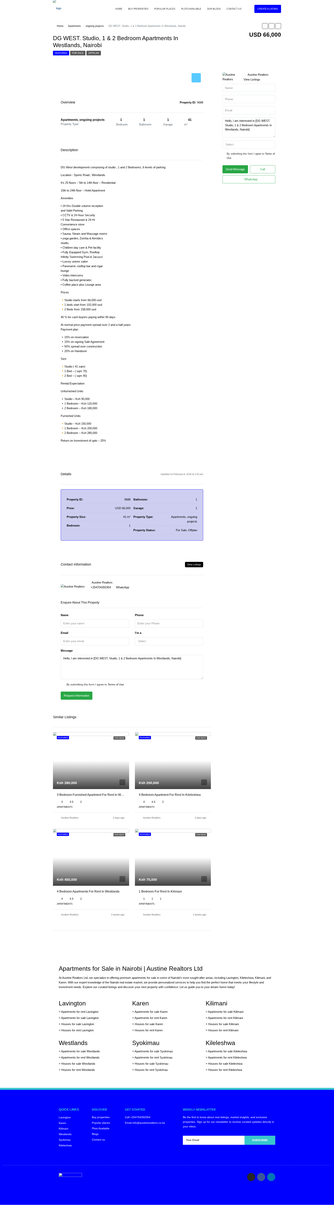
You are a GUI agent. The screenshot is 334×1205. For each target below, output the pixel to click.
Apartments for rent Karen (151, 1018)
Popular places (164, 9)
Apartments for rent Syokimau (153, 1057)
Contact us (234, 9)
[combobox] (169, 641)
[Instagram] (251, 1177)
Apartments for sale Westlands (80, 1051)
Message (67, 650)
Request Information (76, 695)
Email (64, 632)
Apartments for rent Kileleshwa (227, 1057)
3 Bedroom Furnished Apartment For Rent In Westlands (95, 794)
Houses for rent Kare (148, 1030)
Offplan (93, 53)
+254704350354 (101, 587)
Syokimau (145, 1042)
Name (64, 615)
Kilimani (216, 1003)
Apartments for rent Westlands (80, 1057)
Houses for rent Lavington (77, 1030)
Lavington (72, 1003)
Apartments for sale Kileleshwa (227, 1051)
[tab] (196, 77)
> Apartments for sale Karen (150, 1011)
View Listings (194, 564)
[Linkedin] (271, 1177)
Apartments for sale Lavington (79, 1018)
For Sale (78, 53)
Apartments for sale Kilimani (225, 1011)
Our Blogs (214, 9)
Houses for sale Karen (149, 1024)
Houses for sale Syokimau (151, 1063)
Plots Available (191, 9)
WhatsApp (122, 587)
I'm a (138, 632)
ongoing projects (95, 26)
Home (118, 9)
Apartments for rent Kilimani (225, 1018)
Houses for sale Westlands (78, 1063)
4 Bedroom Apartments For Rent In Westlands (88, 891)
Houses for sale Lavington (77, 1024)
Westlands (73, 1042)
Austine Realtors (69, 817)
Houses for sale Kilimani (223, 1024)
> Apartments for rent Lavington (78, 1011)
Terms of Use (116, 684)
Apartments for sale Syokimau (154, 1051)
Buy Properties (138, 9)
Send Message (235, 169)
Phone (139, 615)
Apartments (74, 26)
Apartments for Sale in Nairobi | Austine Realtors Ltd (131, 968)
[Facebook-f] (261, 1177)
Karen (140, 1003)
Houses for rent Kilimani (223, 1030)
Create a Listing (267, 9)
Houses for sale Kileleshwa (225, 1063)
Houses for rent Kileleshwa (225, 1069)
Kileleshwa (220, 1042)
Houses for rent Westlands (78, 1069)
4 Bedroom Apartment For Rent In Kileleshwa (170, 794)
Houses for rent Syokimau (151, 1069)
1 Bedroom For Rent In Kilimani (160, 891)
